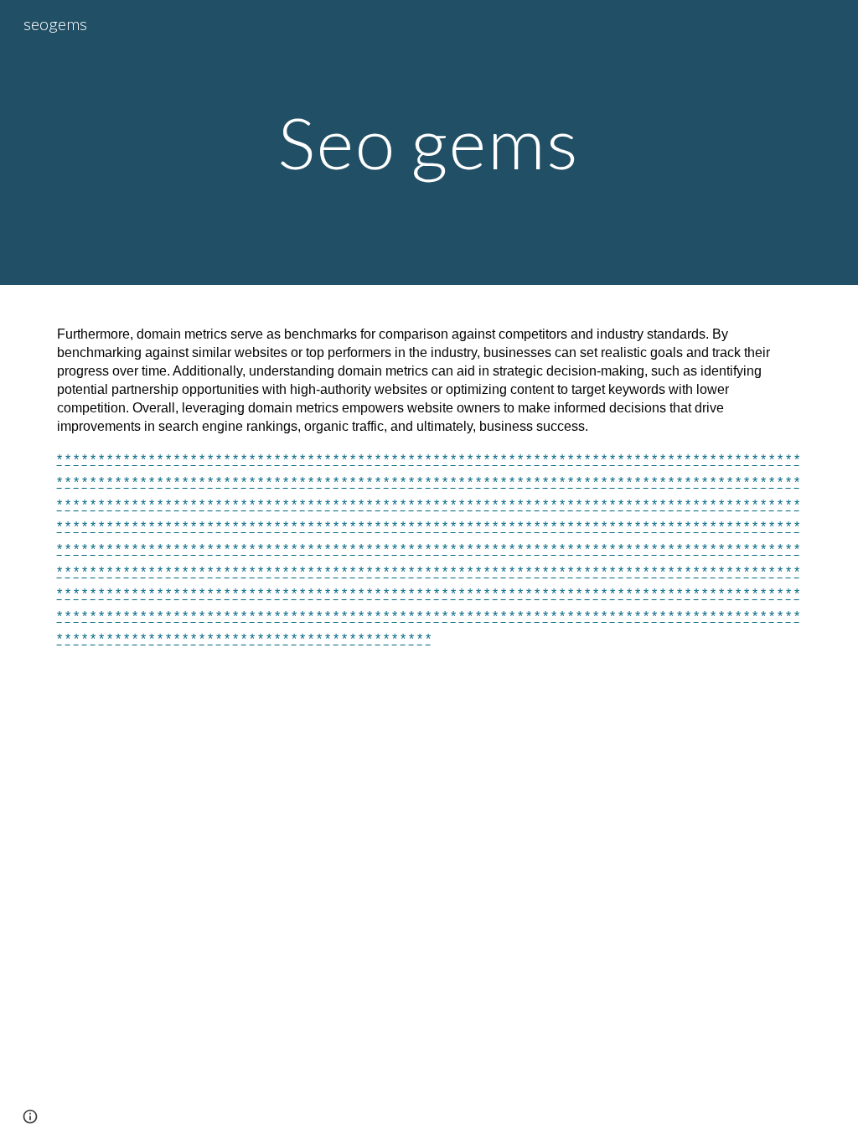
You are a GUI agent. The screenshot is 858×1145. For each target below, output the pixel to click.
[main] (428, 142)
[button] (30, 1116)
